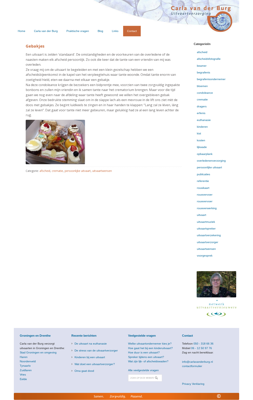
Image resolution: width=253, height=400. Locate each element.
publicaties (203, 174)
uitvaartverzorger (207, 242)
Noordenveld (28, 361)
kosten (201, 140)
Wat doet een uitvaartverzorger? (95, 364)
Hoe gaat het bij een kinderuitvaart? (150, 348)
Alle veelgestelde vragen (143, 370)
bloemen (202, 86)
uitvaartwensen (102, 171)
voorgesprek (204, 255)
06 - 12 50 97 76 (201, 348)
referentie (203, 181)
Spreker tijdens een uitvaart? (146, 357)
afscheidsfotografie (209, 58)
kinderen (202, 126)
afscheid (45, 171)
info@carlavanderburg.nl (197, 361)
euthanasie (204, 120)
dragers (202, 106)
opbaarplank (204, 154)
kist (199, 133)
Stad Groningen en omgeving (38, 352)
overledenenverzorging (211, 160)
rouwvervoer (204, 194)
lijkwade (202, 147)
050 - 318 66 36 (203, 343)
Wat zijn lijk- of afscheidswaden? (148, 361)
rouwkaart (203, 187)
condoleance (205, 92)
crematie (57, 171)
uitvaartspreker (206, 228)
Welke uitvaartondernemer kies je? (150, 343)
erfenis (201, 113)
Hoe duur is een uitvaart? (144, 352)
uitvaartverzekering (209, 235)
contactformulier (192, 366)
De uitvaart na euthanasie (91, 343)
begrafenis (203, 72)
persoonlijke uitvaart (78, 171)
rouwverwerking (207, 208)
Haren (23, 357)
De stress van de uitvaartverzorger (96, 350)
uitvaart (201, 214)
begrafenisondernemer (211, 79)
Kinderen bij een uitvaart (90, 357)
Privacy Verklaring (193, 383)
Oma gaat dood (84, 370)
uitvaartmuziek (206, 221)
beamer (202, 65)
